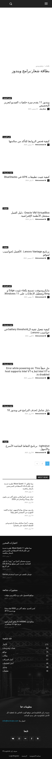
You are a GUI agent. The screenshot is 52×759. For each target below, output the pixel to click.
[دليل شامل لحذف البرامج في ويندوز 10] (26, 395)
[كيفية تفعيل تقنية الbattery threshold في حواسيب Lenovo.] (26, 314)
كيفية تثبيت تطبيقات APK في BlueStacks (26, 176)
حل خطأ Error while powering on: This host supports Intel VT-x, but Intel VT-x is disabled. (27, 371)
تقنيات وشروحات (7, 173)
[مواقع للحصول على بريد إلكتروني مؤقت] (42, 599)
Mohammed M (40, 145)
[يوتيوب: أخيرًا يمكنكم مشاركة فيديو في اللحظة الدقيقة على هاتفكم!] (42, 527)
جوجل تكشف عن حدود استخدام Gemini (17, 574)
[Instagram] (19, 738)
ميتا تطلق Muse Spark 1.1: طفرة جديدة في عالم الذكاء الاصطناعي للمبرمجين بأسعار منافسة (18, 486)
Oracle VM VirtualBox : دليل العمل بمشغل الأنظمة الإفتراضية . (30, 214)
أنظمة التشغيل (7, 98)
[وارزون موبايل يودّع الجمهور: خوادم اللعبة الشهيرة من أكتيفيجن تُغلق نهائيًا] (42, 514)
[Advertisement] (26, 35)
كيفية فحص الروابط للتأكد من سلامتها (29, 141)
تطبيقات (5, 208)
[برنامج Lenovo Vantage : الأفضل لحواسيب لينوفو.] (26, 236)
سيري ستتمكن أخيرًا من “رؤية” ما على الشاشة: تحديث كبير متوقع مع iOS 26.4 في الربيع (17, 563)
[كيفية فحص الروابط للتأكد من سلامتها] (26, 126)
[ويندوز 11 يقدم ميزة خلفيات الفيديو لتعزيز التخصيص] (26, 87)
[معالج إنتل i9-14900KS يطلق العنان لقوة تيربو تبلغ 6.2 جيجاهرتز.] (42, 625)
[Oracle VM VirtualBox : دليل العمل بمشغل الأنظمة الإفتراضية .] (26, 198)
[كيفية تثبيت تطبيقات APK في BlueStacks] (26, 162)
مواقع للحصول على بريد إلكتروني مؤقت (19, 595)
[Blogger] (37, 738)
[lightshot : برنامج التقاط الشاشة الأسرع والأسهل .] (26, 431)
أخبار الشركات (7, 286)
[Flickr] (25, 738)
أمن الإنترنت (6, 137)
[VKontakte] (12, 738)
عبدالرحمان (43, 109)
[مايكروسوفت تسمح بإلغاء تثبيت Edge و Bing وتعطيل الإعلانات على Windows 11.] (26, 275)
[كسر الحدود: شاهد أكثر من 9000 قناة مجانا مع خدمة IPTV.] (42, 612)
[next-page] (37, 463)
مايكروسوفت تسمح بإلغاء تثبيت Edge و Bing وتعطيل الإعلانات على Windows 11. (26, 292)
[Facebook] (31, 738)
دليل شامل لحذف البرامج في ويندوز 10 (28, 410)
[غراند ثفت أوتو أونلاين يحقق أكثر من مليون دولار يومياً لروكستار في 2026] (42, 501)
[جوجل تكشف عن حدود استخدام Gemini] (42, 578)
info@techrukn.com (10, 721)
